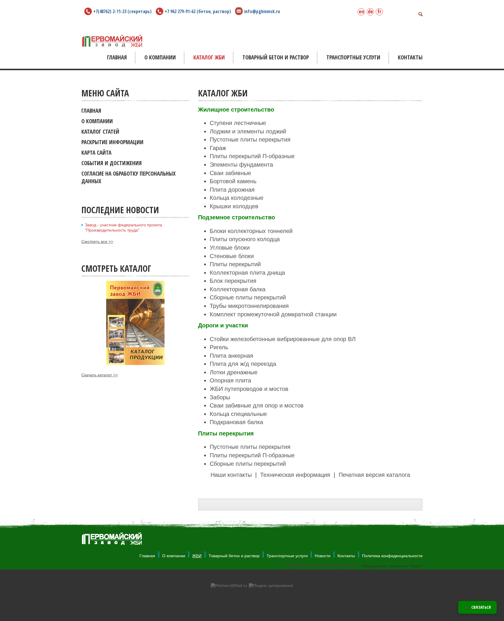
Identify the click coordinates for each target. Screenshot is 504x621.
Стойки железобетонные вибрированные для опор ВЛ (283, 339)
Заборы (220, 397)
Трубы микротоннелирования (249, 306)
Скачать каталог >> (99, 375)
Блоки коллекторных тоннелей (251, 231)
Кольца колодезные (236, 198)
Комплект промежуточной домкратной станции (273, 314)
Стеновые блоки (232, 256)
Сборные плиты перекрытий (248, 297)
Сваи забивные (230, 173)
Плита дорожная (232, 189)
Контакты (346, 555)
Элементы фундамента (241, 164)
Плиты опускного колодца (245, 239)
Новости (322, 555)
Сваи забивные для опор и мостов (257, 405)
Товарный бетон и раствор (234, 555)
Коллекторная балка (237, 289)
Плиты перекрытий (235, 264)
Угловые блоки (230, 247)
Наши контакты (231, 475)
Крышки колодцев (234, 206)
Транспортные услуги (287, 555)
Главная (147, 555)
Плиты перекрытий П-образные (252, 156)
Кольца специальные (238, 414)
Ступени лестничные (238, 123)
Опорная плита (230, 380)
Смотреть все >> (97, 241)
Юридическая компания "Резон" (392, 566)
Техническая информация (296, 475)
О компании (173, 555)
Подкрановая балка (236, 422)
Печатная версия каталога (374, 475)
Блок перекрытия (233, 281)
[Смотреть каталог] (135, 323)
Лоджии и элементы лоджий (248, 131)
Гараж (218, 148)
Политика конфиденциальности (392, 555)
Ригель (219, 347)
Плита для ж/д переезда (243, 364)
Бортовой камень (233, 181)
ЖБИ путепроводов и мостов (249, 389)
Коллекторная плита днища (247, 272)
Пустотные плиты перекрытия (250, 139)
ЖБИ (197, 555)
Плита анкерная (231, 355)
